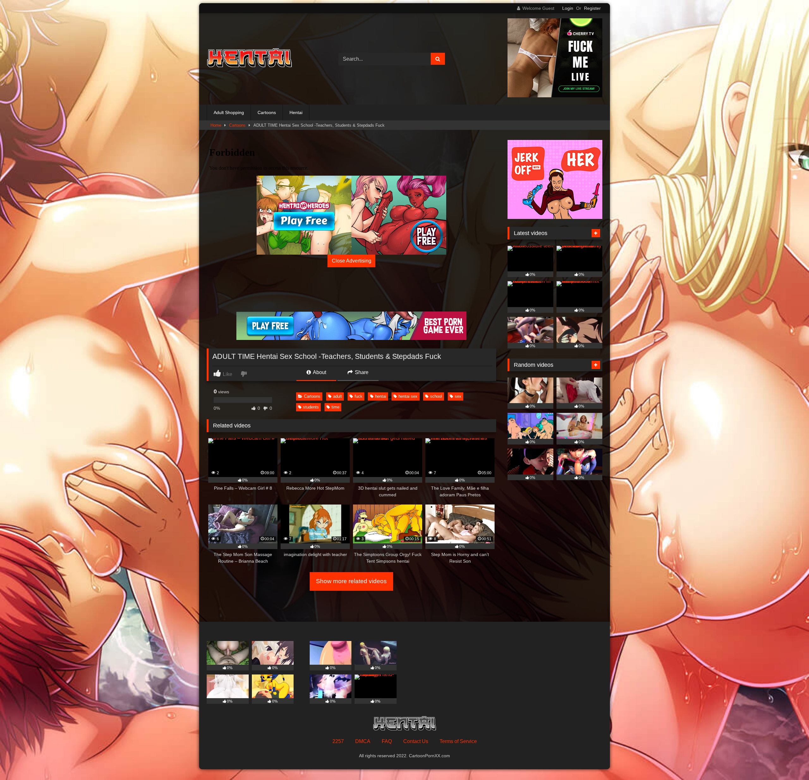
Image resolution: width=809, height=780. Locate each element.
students (311, 407)
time (335, 407)
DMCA (362, 741)
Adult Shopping (229, 112)
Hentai (295, 112)
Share (361, 372)
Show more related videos (351, 581)
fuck (358, 396)
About (319, 372)
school (436, 396)
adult (337, 396)
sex (458, 396)
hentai (380, 396)
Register (592, 8)
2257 (338, 741)
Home (215, 125)
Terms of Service (458, 741)
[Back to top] (789, 761)
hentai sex (407, 396)
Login (567, 8)
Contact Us (415, 741)
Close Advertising (351, 260)
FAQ (387, 741)
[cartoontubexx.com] (249, 59)
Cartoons (267, 112)
